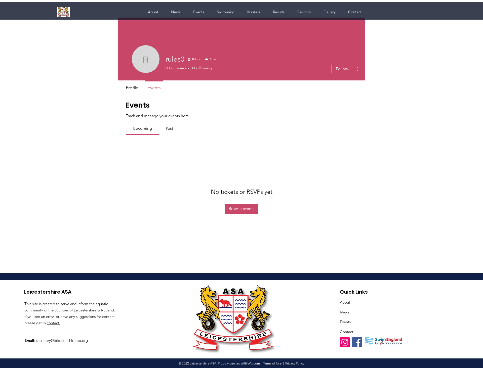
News (344, 312)
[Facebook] (357, 342)
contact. (53, 322)
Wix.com (254, 363)
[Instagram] (345, 342)
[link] (142, 128)
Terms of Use (272, 363)
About (345, 302)
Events (345, 321)
